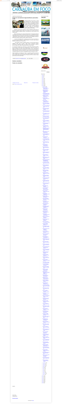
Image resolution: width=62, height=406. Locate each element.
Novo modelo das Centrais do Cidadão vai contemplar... (46, 237)
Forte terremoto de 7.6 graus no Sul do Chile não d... (46, 142)
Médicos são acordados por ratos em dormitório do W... (46, 104)
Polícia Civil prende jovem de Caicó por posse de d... (46, 111)
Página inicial (25, 82)
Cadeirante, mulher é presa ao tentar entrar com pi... (46, 258)
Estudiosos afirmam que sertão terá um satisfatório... (46, 220)
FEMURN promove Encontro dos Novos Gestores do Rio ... (46, 278)
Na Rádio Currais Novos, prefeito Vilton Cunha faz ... (46, 181)
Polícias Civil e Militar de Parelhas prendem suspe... (46, 150)
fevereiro (44, 373)
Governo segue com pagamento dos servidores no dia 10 (46, 283)
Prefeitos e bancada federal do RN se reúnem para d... (45, 270)
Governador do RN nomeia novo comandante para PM (46, 137)
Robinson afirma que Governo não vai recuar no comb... (46, 322)
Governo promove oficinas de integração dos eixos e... (46, 232)
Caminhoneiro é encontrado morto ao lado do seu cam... (46, 202)
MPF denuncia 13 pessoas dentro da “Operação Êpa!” (45, 145)
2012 (43, 379)
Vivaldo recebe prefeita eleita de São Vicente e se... (46, 348)
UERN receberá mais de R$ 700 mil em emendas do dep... (46, 132)
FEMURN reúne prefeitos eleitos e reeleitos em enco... (46, 240)
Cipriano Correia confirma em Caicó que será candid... (46, 184)
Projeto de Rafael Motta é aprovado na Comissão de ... (46, 286)
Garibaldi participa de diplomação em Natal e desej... (46, 173)
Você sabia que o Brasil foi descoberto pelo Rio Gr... (46, 163)
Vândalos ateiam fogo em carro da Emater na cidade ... (46, 330)
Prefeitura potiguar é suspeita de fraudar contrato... (45, 361)
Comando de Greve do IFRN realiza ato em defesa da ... (46, 299)
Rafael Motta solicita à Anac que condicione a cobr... (46, 242)
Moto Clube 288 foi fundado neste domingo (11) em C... (46, 260)
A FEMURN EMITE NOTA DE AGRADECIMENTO (46, 94)
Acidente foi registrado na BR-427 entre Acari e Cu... (46, 153)
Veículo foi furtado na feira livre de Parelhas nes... (46, 327)
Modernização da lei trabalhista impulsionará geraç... (46, 186)
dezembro (44, 86)
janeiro (44, 374)
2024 (43, 76)
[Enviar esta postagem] (27, 58)
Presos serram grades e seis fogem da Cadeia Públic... (46, 168)
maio (43, 369)
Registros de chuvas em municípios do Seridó (46, 116)
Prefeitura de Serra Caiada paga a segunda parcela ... (45, 209)
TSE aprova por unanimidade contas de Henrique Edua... (46, 214)
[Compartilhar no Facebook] (31, 58)
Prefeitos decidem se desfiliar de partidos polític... (45, 155)
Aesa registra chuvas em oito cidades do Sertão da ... (46, 227)
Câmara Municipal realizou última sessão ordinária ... (46, 191)
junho (43, 368)
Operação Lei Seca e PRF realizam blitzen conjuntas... (46, 171)
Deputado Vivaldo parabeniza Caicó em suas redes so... (46, 196)
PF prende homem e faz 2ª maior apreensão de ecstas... (46, 140)
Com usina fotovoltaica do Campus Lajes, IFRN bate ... (46, 106)
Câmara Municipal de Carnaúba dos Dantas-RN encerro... (46, 199)
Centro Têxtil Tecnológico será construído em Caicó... (46, 118)
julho (43, 367)
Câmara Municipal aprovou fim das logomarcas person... (46, 189)
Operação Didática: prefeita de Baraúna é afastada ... (46, 350)
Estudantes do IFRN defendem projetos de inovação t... (46, 301)
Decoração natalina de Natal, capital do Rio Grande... (46, 166)
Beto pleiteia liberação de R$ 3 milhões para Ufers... (46, 353)
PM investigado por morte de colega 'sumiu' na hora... (46, 114)
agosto (44, 366)
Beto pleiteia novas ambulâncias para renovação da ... (45, 319)
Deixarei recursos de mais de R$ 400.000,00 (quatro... (46, 124)
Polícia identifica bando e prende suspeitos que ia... (46, 358)
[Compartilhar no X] (30, 58)
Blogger (33, 400)
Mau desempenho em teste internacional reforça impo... (45, 312)
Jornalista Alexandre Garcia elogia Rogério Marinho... (46, 343)
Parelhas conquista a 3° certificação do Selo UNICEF (46, 335)
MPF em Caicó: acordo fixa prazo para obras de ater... (46, 325)
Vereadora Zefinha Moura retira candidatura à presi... (46, 135)
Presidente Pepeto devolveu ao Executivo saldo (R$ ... (46, 99)
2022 (43, 78)
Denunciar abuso (15, 398)
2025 (43, 75)
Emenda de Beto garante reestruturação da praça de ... (46, 247)
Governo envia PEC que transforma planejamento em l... (46, 294)
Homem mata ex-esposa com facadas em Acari (46, 262)
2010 (43, 381)
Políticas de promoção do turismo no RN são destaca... (46, 296)
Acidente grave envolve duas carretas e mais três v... (46, 288)
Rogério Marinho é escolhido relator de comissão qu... (46, 212)
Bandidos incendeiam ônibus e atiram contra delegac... (46, 337)
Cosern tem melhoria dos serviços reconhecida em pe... (46, 250)
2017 (43, 84)
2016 (43, 85)
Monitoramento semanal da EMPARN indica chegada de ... (46, 207)
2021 (43, 79)
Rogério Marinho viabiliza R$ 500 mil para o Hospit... (46, 158)
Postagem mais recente (16, 82)
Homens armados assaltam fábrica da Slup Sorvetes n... (45, 88)
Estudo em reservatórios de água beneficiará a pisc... (46, 245)
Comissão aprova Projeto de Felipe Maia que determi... (46, 178)
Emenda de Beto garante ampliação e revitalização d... (46, 229)
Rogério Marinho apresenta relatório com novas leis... (45, 276)
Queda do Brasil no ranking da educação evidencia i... (46, 309)
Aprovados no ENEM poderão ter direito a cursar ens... (46, 314)
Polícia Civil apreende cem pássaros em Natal (46, 222)
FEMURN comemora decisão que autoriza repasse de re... (46, 96)
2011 (42, 380)
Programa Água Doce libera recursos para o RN (46, 148)
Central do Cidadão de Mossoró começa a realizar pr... (46, 281)
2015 (43, 375)
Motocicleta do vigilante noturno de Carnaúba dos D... (46, 267)
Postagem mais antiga (35, 82)
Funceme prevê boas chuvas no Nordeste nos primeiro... (46, 265)
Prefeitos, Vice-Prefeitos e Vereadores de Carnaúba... (46, 217)
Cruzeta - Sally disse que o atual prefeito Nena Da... (46, 340)
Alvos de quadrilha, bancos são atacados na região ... (46, 291)
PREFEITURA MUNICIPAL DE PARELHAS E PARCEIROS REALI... (46, 160)
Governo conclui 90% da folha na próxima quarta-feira (46, 234)
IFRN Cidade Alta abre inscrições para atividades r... (46, 204)
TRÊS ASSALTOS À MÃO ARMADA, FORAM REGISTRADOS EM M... (46, 129)
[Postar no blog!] (29, 58)
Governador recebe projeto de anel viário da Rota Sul (46, 255)
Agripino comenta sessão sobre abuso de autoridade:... (46, 355)
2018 (43, 83)
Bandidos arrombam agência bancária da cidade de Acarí (46, 345)
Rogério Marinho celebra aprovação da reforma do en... (46, 307)
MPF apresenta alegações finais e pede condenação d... (46, 194)
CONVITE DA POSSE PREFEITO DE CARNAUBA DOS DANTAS (45, 91)
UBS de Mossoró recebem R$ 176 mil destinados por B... (46, 101)
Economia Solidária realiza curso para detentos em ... (45, 224)
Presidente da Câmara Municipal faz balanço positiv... (46, 176)
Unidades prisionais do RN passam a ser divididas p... (46, 252)
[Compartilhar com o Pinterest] (32, 58)
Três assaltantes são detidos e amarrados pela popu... (46, 126)
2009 (43, 382)
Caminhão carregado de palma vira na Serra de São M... (46, 121)
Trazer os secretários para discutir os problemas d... (45, 332)
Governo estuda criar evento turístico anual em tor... (46, 304)
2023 (43, 77)
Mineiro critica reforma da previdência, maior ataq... (46, 317)
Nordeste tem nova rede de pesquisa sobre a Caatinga (46, 109)
